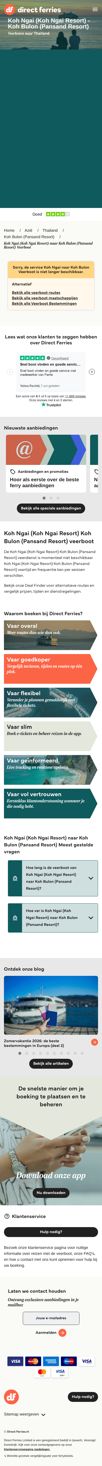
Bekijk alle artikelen (51, 1064)
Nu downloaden (51, 1193)
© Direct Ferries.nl (16, 1431)
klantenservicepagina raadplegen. (27, 1449)
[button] (53, 878)
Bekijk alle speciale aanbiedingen (51, 508)
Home (9, 230)
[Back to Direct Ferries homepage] (32, 9)
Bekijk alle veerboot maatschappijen (45, 298)
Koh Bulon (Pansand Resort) (29, 237)
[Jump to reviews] (51, 214)
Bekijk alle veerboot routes (36, 293)
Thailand (50, 230)
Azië (28, 230)
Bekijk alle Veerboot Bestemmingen (44, 304)
